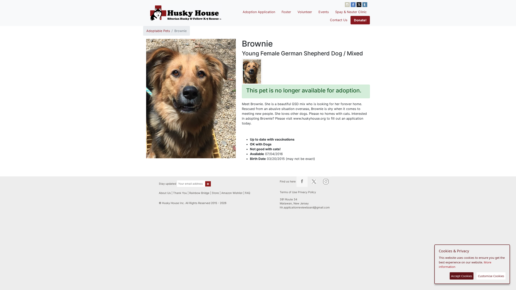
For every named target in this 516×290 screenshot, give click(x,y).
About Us (165, 193)
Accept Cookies (461, 276)
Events (323, 12)
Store (215, 193)
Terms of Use (288, 192)
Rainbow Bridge (199, 193)
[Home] (185, 12)
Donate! (360, 20)
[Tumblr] (364, 4)
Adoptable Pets (158, 31)
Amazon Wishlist (231, 193)
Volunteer (305, 12)
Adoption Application (259, 12)
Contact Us (338, 20)
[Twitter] (359, 4)
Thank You (180, 193)
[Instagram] (348, 4)
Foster (286, 12)
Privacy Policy (307, 192)
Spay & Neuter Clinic (351, 12)
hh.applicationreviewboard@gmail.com (305, 207)
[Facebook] (354, 4)
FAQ (247, 193)
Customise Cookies (491, 276)
